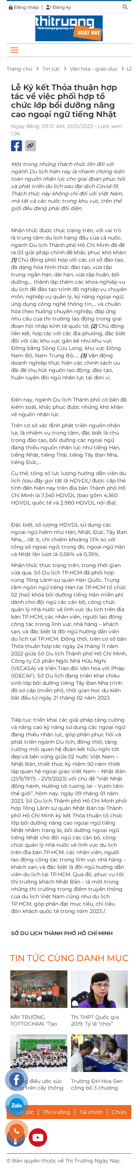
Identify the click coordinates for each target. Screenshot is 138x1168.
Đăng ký (61, 7)
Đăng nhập (26, 7)
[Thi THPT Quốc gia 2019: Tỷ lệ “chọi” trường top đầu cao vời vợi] (99, 989)
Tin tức (51, 69)
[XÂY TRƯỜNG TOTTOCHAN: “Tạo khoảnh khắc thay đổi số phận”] (38, 989)
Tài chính (91, 1112)
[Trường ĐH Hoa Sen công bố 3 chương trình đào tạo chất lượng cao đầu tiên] (99, 1053)
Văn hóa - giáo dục (94, 69)
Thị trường (56, 1112)
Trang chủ (19, 69)
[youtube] (38, 1136)
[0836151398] (16, 1131)
